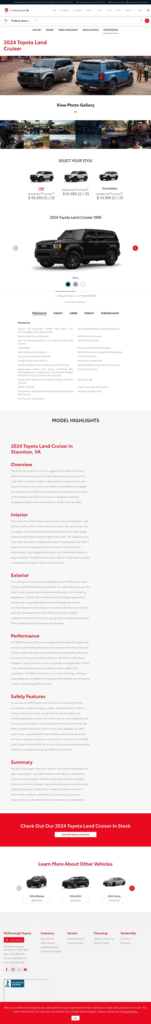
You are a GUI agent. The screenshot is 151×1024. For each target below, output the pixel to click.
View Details (37, 900)
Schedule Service (75, 938)
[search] (148, 10)
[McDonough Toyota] (17, 9)
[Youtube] (25, 969)
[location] (77, 2)
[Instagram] (13, 969)
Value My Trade (101, 942)
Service (72, 933)
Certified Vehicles (49, 947)
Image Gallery (88, 295)
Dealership (128, 933)
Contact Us (15, 939)
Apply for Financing (103, 938)
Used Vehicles (48, 942)
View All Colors (66, 295)
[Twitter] (19, 969)
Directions (126, 942)
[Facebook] (7, 969)
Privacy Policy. (129, 1011)
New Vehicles (47, 938)
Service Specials (75, 942)
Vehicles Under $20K (51, 951)
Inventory (47, 933)
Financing (100, 933)
